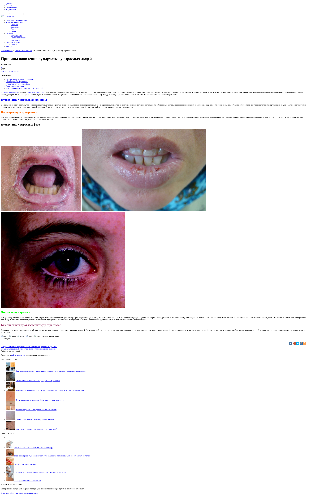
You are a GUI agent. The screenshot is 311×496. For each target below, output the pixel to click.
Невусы (14, 44)
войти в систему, (18, 355)
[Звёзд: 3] (22, 336)
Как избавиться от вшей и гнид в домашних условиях (38, 381)
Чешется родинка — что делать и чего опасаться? (36, 410)
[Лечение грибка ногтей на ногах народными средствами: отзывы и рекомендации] (10, 390)
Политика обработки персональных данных (19, 493)
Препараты (15, 40)
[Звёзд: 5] (39, 336)
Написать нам (11, 7)
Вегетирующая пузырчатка (17, 82)
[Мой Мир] (301, 343)
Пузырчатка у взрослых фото (18, 84)
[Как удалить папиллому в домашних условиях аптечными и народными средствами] (10, 371)
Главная (9, 3)
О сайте (9, 5)
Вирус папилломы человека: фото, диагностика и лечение (40, 400)
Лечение (9, 33)
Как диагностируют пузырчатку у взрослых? (24, 88)
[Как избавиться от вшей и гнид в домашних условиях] (10, 381)
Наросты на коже (13, 42)
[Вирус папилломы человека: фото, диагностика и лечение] (10, 400)
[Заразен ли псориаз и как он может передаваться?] (10, 429)
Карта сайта (11, 9)
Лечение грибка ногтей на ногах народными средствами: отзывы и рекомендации (50, 390)
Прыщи (14, 29)
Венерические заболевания (17, 20)
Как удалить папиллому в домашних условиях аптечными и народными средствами (51, 371)
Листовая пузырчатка (15, 86)
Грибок (14, 31)
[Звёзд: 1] (5, 336)
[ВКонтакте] (290, 343)
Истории (9, 46)
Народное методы (18, 38)
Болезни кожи (7, 51)
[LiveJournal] (308, 343)
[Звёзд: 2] (13, 336)
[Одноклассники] (304, 343)
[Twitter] (297, 343)
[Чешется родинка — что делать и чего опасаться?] (10, 410)
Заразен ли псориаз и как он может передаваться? (36, 429)
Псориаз (14, 25)
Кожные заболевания (14, 22)
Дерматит (15, 27)
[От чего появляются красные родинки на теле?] (10, 419)
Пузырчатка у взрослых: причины (20, 79)
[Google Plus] (294, 343)
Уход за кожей (16, 36)
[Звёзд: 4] (30, 336)
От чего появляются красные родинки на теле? (35, 419)
